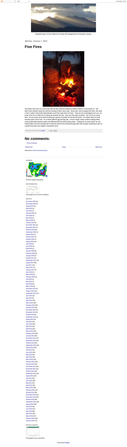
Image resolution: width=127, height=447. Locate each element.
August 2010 (30, 404)
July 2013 (29, 321)
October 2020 (30, 239)
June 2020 (29, 246)
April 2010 (29, 413)
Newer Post (28, 147)
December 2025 (31, 201)
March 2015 (29, 286)
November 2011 (31, 369)
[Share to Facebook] (55, 131)
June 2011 (29, 380)
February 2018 (30, 253)
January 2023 (30, 213)
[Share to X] (53, 131)
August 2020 (30, 241)
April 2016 (29, 272)
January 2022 (30, 222)
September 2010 (31, 402)
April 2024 (29, 208)
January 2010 (30, 420)
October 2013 (30, 314)
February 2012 (30, 361)
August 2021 (30, 234)
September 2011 (31, 373)
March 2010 (29, 416)
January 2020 (30, 251)
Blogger (67, 442)
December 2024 (31, 204)
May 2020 (29, 248)
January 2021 (30, 236)
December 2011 (31, 366)
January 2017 (30, 270)
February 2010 (30, 418)
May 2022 (29, 218)
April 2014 (29, 300)
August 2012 (30, 347)
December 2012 (31, 338)
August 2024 (30, 206)
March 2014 (29, 303)
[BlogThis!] (51, 131)
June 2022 (29, 215)
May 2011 (29, 383)
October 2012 (30, 343)
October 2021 (30, 229)
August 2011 (30, 376)
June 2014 (29, 295)
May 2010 (29, 411)
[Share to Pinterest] (56, 131)
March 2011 (29, 387)
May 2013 (29, 326)
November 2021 (31, 227)
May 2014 (29, 298)
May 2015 (29, 281)
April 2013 (29, 328)
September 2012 (31, 345)
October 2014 (30, 291)
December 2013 (31, 310)
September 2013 (31, 317)
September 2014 (31, 293)
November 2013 (31, 312)
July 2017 (29, 265)
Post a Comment (32, 143)
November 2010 (31, 397)
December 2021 (31, 225)
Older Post (98, 147)
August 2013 (30, 319)
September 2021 (31, 232)
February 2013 (30, 333)
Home (64, 147)
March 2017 (29, 267)
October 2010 (30, 399)
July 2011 (29, 378)
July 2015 (29, 279)
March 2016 (29, 274)
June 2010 (29, 409)
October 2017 (30, 258)
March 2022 (29, 220)
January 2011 (30, 392)
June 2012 (29, 352)
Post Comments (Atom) (40, 150)
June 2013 (29, 324)
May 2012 (29, 354)
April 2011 (29, 385)
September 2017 (31, 260)
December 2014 (31, 288)
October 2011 (30, 371)
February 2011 (30, 390)
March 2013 (29, 331)
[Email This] (50, 131)
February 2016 (30, 277)
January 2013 (30, 336)
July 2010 (29, 406)
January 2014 (30, 307)
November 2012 (31, 340)
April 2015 (29, 284)
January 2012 (30, 364)
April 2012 (29, 357)
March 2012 (29, 359)
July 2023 (29, 211)
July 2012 (29, 350)
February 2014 (30, 305)
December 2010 (31, 394)
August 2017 (30, 262)
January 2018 (30, 255)
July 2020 (29, 244)
